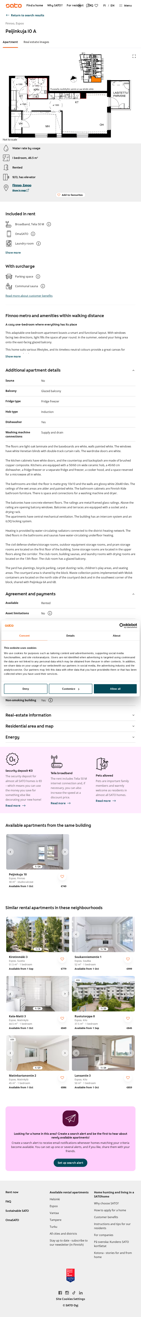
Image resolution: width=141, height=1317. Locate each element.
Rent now (12, 1192)
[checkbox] (62, 876)
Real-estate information (28, 715)
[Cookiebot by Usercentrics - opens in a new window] (122, 625)
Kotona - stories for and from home (113, 1255)
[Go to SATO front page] (14, 5)
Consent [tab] (24, 635)
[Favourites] (96, 5)
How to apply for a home (110, 1210)
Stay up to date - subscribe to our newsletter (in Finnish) (69, 1242)
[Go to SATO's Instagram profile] (67, 1293)
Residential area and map (29, 726)
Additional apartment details (33, 370)
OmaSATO (12, 1220)
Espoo (54, 1206)
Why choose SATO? (106, 1203)
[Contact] (88, 5)
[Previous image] (10, 851)
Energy (12, 737)
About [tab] (116, 635)
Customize (68, 688)
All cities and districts (63, 1233)
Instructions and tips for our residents (112, 1226)
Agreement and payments (31, 594)
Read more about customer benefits (29, 296)
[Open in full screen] (134, 56)
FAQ (8, 1201)
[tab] (10, 42)
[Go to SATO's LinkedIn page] (81, 1293)
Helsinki (55, 1199)
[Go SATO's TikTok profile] (74, 1293)
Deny (26, 688)
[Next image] (65, 851)
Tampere (55, 1220)
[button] (49, 224)
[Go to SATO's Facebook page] (60, 1293)
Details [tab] (70, 635)
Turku (53, 1227)
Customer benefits (106, 1217)
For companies (103, 1235)
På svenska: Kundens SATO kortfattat (111, 1244)
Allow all (115, 688)
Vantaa (54, 1213)
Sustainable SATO (17, 1210)
